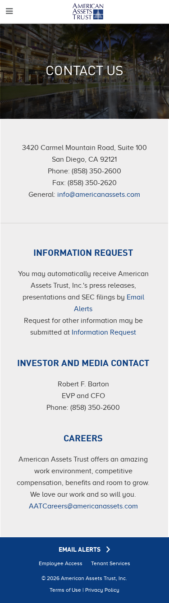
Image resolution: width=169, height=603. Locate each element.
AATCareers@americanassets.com (83, 506)
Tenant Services (110, 563)
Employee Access (60, 563)
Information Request (104, 332)
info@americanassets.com (98, 194)
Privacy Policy (102, 590)
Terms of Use (65, 590)
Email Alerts (80, 550)
